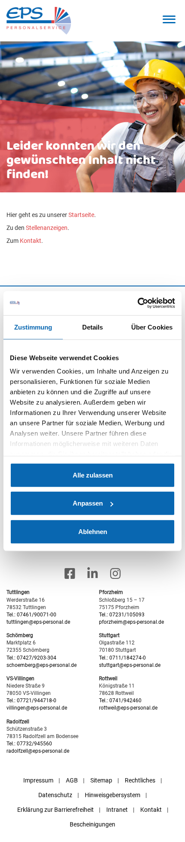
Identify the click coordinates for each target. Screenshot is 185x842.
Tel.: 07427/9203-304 (31, 658)
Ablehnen (92, 531)
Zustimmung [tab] (33, 326)
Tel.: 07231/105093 (122, 615)
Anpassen (88, 503)
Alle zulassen (93, 474)
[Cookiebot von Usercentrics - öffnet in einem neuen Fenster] (137, 303)
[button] (169, 19)
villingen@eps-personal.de (36, 708)
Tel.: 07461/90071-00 (31, 615)
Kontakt (30, 240)
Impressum (38, 780)
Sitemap (101, 780)
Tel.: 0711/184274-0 (122, 658)
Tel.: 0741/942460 (120, 700)
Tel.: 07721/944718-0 (31, 700)
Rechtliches (140, 780)
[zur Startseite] (38, 20)
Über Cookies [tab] (152, 326)
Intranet (117, 809)
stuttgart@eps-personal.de (129, 665)
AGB (72, 780)
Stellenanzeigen (47, 227)
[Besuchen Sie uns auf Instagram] (115, 574)
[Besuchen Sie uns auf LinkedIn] (92, 574)
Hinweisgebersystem (112, 795)
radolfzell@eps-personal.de (37, 751)
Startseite (81, 214)
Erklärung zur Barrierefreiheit (55, 809)
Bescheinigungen (92, 824)
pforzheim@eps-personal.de (131, 622)
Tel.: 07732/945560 (29, 744)
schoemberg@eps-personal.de (41, 665)
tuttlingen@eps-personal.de (38, 622)
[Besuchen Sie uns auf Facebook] (70, 574)
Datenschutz (55, 795)
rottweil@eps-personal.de (128, 708)
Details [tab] (92, 326)
